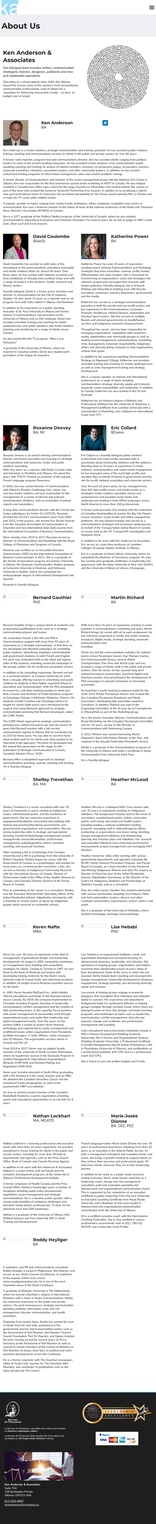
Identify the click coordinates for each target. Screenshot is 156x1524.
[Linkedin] (105, 123)
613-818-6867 (14, 1501)
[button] (152, 7)
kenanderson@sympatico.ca (22, 1505)
